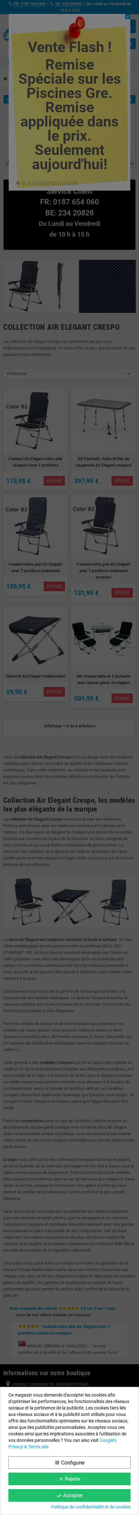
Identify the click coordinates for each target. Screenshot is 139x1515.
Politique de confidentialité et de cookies (91, 1506)
